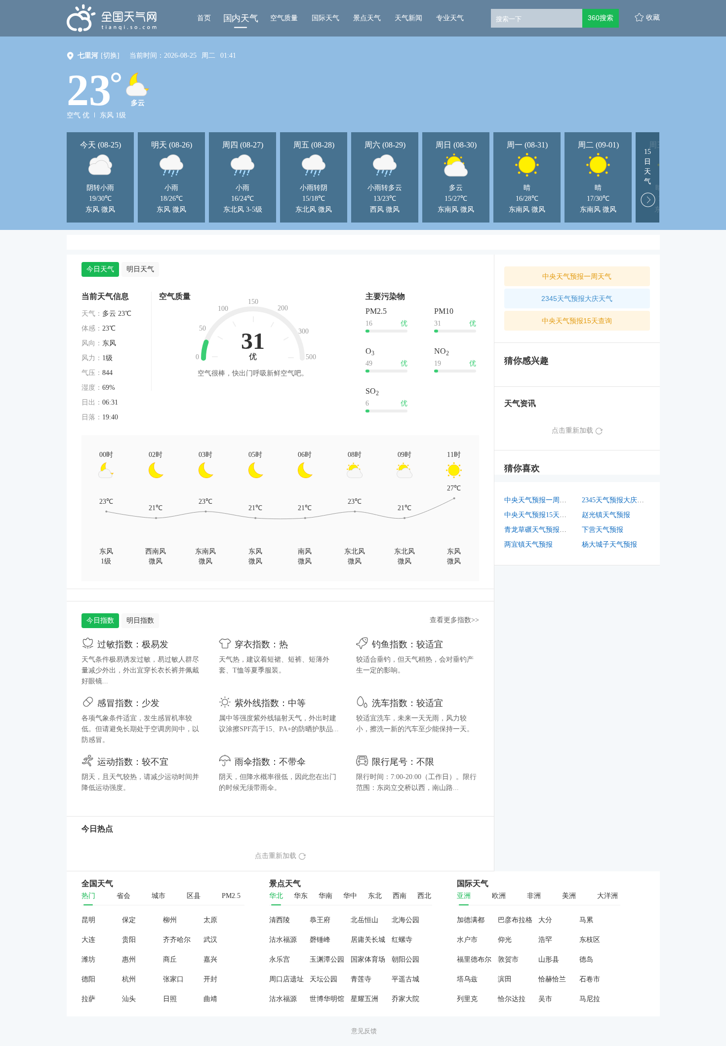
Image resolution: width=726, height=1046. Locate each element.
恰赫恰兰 (552, 979)
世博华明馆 (327, 999)
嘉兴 (210, 959)
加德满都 (470, 920)
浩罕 (545, 939)
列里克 (467, 999)
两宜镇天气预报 (528, 544)
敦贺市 (508, 959)
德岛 (586, 959)
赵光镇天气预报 (606, 515)
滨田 (505, 979)
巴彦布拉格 (515, 920)
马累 (586, 920)
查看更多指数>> (454, 620)
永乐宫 (279, 959)
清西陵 (279, 920)
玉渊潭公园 (327, 959)
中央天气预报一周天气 (576, 276)
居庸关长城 (368, 939)
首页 (204, 18)
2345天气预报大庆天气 (576, 298)
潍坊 (88, 959)
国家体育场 (368, 959)
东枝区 (589, 939)
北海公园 (405, 920)
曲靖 (210, 999)
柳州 (170, 920)
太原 (210, 920)
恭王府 (320, 920)
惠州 (129, 959)
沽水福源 (283, 939)
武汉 (210, 939)
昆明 (88, 920)
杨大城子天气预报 (609, 544)
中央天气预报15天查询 (577, 321)
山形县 (548, 959)
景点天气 (367, 18)
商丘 (170, 959)
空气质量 (284, 18)
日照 (170, 999)
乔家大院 (405, 999)
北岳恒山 (364, 920)
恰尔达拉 (511, 999)
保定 (129, 920)
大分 (545, 920)
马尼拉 (589, 999)
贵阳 (129, 939)
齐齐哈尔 (177, 939)
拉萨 (88, 999)
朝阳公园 (405, 959)
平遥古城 (405, 979)
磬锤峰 (320, 939)
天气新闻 (408, 18)
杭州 (129, 979)
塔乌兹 (467, 979)
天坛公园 (323, 979)
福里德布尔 (474, 959)
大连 (88, 939)
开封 (210, 979)
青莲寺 (361, 979)
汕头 (129, 999)
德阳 (88, 979)
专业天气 (450, 18)
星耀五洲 (364, 999)
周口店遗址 (286, 979)
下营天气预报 (602, 529)
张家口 (173, 979)
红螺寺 (402, 939)
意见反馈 (364, 1031)
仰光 (505, 939)
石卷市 (589, 979)
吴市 (545, 999)
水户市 (467, 939)
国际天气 (325, 18)
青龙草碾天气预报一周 (538, 529)
